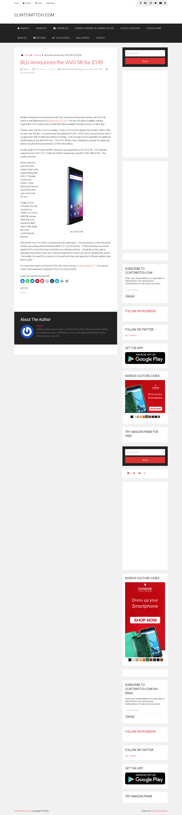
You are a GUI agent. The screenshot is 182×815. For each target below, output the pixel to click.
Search (145, 61)
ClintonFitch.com (34, 15)
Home (16, 3)
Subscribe (130, 296)
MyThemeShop (159, 811)
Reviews (41, 38)
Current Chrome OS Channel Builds (94, 28)
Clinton (26, 69)
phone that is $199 (57, 120)
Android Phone (76, 69)
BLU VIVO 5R (96, 69)
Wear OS (22, 38)
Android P (41, 28)
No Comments (27, 72)
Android (24, 28)
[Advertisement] (119, 15)
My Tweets (130, 335)
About (39, 3)
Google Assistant (130, 28)
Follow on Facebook (140, 311)
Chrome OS (62, 28)
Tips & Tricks (62, 38)
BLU (87, 69)
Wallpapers (50, 3)
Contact (28, 3)
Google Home (154, 28)
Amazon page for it (85, 265)
